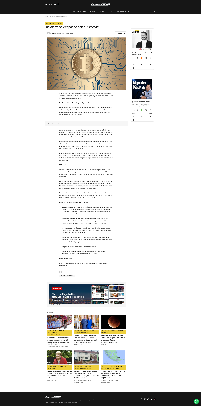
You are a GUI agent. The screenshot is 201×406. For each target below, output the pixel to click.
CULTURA (60, 366)
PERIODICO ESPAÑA (54, 335)
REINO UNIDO (86, 333)
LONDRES (121, 331)
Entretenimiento (67, 402)
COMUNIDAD (88, 366)
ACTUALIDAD (50, 23)
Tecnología (74, 402)
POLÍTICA (78, 333)
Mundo (46, 402)
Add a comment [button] (68, 276)
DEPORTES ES (52, 333)
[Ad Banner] (86, 293)
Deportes (61, 402)
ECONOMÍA (58, 23)
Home (46, 16)
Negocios (52, 402)
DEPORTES (60, 331)
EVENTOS (114, 331)
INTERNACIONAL (89, 331)
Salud (56, 402)
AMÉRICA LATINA (116, 366)
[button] (46, 11)
